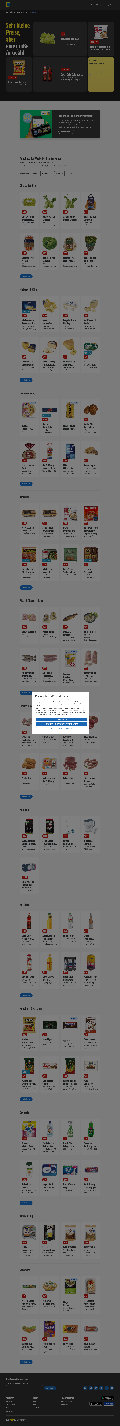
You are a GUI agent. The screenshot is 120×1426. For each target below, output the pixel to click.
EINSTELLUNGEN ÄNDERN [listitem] (60, 729)
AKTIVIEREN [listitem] (61, 720)
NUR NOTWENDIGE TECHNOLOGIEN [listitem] (61, 724)
